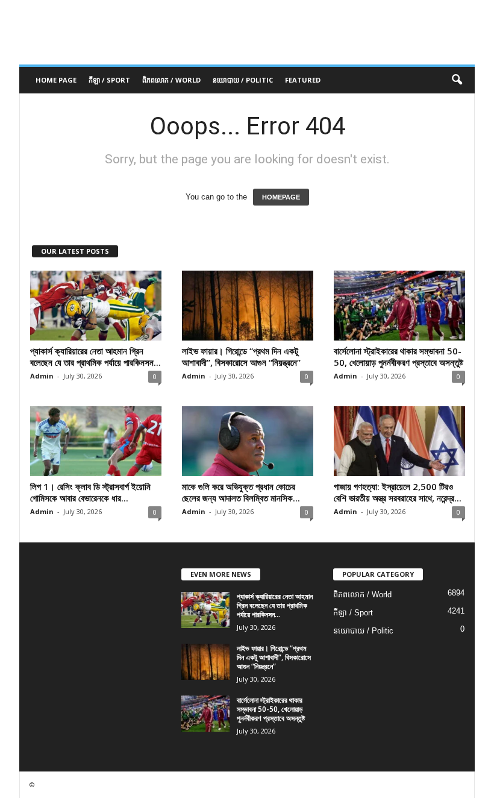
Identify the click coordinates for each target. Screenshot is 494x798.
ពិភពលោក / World (171, 79)
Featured (302, 79)
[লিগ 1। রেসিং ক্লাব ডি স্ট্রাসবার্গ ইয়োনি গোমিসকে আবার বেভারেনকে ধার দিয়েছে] (95, 441)
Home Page (56, 79)
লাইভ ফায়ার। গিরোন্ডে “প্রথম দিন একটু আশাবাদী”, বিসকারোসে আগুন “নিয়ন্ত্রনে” (241, 356)
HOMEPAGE (281, 197)
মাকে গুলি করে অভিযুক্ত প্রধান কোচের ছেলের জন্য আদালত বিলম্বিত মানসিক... (241, 492)
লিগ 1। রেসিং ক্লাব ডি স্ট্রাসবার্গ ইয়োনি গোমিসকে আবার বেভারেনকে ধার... (90, 492)
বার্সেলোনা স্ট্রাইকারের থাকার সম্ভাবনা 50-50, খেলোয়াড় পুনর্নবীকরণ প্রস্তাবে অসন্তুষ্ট (398, 356)
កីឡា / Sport (109, 79)
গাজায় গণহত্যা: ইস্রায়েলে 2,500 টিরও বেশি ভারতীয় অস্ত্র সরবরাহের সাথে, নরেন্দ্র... (397, 492)
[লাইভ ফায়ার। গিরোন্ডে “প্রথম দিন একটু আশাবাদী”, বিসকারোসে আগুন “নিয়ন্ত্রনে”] (247, 306)
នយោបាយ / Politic (243, 79)
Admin (42, 375)
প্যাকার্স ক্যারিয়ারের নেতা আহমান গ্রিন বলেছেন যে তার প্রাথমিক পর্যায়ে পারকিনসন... (95, 356)
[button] (456, 80)
